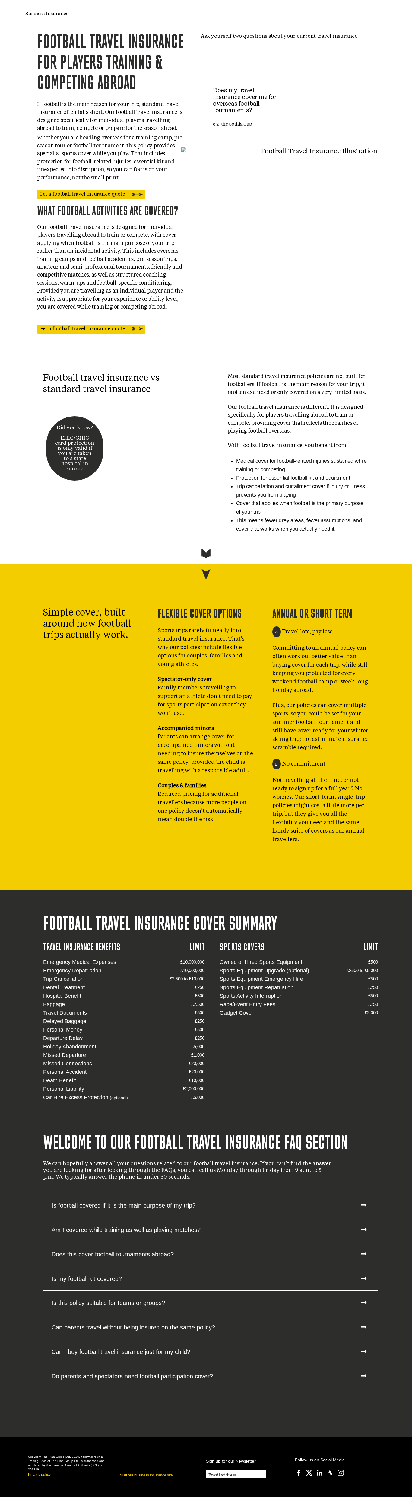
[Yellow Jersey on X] (309, 1472)
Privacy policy (39, 1475)
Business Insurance (46, 13)
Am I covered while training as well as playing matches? (126, 1230)
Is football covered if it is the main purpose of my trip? (123, 1205)
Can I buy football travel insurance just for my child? (121, 1351)
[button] (210, 1205)
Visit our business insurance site (146, 1475)
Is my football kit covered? (87, 1278)
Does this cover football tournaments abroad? (113, 1254)
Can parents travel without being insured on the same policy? (133, 1327)
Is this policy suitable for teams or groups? (108, 1303)
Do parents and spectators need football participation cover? (132, 1376)
